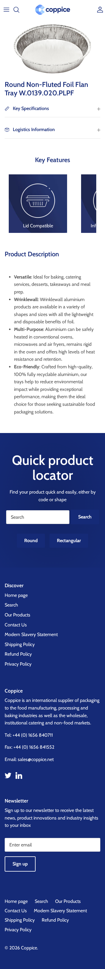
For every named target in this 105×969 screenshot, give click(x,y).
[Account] (98, 9)
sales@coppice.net (36, 759)
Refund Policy (18, 654)
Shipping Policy (20, 644)
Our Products (17, 615)
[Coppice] (52, 9)
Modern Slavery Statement (31, 634)
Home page (16, 595)
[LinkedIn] (18, 775)
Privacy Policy (18, 664)
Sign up (20, 864)
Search (11, 605)
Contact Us (16, 625)
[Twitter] (8, 775)
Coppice (29, 948)
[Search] (19, 9)
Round (31, 540)
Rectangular (69, 540)
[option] (52, 49)
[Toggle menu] (6, 9)
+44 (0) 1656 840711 (33, 735)
